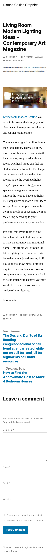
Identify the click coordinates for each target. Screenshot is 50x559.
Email (6, 483)
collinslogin (11, 57)
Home (9, 318)
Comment (8, 430)
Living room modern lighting (20, 117)
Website (7, 499)
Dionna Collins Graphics (20, 5)
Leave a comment (15, 60)
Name (6, 467)
